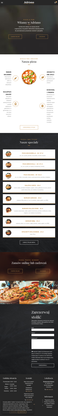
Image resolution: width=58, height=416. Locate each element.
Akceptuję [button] (22, 412)
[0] (55, 2)
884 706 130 (29, 391)
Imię (32, 327)
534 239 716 (30, 400)
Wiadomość (34, 338)
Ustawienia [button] (14, 412)
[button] (15, 37)
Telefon (33, 332)
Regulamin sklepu (49, 400)
